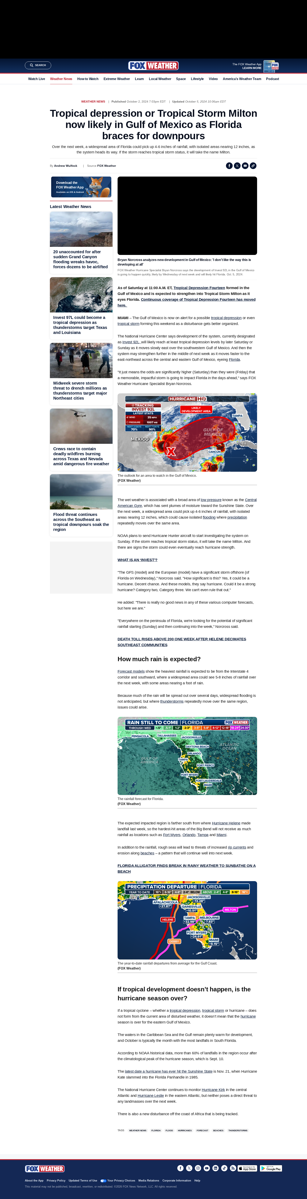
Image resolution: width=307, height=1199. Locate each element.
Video (213, 79)
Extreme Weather (117, 79)
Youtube (207, 1168)
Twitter (237, 165)
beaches (147, 853)
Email (245, 165)
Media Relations (148, 1180)
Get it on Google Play (271, 1168)
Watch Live (36, 79)
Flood (169, 1130)
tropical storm (129, 324)
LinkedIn (215, 1168)
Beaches (218, 1130)
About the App (34, 1180)
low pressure (211, 500)
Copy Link (253, 165)
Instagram (198, 1168)
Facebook (229, 165)
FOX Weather (106, 165)
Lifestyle (197, 79)
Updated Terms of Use (83, 1180)
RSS (233, 1168)
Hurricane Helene (226, 823)
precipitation (237, 517)
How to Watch (87, 79)
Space (181, 79)
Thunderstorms (237, 1130)
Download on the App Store (247, 1168)
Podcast (272, 79)
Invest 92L (130, 342)
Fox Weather (153, 65)
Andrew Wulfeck (65, 165)
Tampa (202, 835)
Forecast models (131, 671)
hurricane (248, 1016)
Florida (234, 359)
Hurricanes (185, 1130)
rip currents (237, 847)
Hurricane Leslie (151, 1096)
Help (197, 1180)
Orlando (189, 835)
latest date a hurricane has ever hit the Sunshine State (168, 1071)
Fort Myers (172, 835)
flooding (209, 517)
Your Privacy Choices (121, 1180)
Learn (139, 79)
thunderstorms (172, 701)
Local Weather (160, 79)
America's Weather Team (242, 79)
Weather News (61, 79)
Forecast (202, 1130)
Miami (221, 835)
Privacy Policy (56, 1180)
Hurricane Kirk (213, 1090)
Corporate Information (176, 1180)
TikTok (224, 1168)
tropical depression (226, 318)
